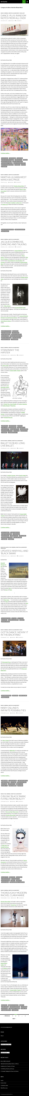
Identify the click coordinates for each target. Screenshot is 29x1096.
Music (20, 629)
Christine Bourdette (22, 780)
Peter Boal (17, 164)
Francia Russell (5, 535)
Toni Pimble (4, 539)
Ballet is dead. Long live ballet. (13, 444)
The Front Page (9, 811)
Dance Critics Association (7, 159)
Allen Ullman (5, 158)
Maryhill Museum (5, 621)
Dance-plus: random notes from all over (13, 16)
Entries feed (3, 1083)
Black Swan (4, 619)
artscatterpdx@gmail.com (6, 1027)
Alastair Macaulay (6, 618)
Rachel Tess (7, 404)
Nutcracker (24, 1006)
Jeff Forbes (13, 782)
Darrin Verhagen (5, 782)
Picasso (23, 164)
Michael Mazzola (8, 417)
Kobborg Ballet (5, 429)
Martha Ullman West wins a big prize (14, 178)
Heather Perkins (12, 427)
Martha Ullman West (14, 13)
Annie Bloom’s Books (6, 321)
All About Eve (5, 877)
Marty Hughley (5, 231)
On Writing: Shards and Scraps (7, 1068)
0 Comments (18, 20)
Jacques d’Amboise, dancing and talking (14, 243)
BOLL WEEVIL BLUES (5, 1061)
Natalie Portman (5, 847)
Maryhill (22, 619)
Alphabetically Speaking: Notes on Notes (10, 1063)
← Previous (6, 1015)
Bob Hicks (11, 20)
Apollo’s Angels (22, 475)
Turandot (11, 539)
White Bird (12, 750)
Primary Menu (27, 1)
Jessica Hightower (22, 782)
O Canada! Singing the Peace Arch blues (10, 1071)
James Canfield (5, 1006)
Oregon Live (5, 204)
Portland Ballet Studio (20, 307)
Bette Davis (20, 618)
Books (2, 440)
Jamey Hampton (23, 404)
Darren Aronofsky (6, 878)
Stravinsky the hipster (10, 351)
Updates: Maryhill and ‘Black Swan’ (14, 552)
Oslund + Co (4, 785)
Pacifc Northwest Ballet (19, 163)
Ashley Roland (6, 405)
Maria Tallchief (23, 695)
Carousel (3, 262)
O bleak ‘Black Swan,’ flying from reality (13, 797)
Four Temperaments (6, 332)
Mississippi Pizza (6, 662)
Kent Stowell (23, 535)
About (2, 1035)
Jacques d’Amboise (18, 250)
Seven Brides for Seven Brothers (15, 260)
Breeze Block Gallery (13, 1005)
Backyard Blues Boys (6, 695)
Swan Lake (19, 880)
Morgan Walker (24, 429)
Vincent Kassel (5, 882)
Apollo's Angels (5, 532)
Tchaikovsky (15, 1010)
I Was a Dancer (16, 332)
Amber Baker (4, 780)
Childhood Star (12, 780)
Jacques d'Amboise (6, 334)
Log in (2, 1080)
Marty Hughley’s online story (15, 202)
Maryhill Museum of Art (3, 564)
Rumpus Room (24, 430)
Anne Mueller (12, 158)
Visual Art (22, 13)
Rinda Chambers (12, 785)
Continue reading (5, 153)
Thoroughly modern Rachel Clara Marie (14, 894)
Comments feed (4, 1085)
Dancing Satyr (18, 159)
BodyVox (13, 405)
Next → (14, 1018)
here (10, 588)
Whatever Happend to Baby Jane (17, 882)
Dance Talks (5, 365)
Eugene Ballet (16, 534)
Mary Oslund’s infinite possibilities (13, 709)
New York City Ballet (17, 161)
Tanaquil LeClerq (6, 339)
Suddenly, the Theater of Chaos (8, 1066)
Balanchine (19, 158)
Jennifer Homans (11, 475)
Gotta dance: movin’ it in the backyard (14, 633)
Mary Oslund (6, 740)
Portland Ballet (16, 337)
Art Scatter (4, 1)
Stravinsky (4, 166)
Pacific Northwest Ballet (7, 164)
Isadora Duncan (15, 878)
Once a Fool (4, 1008)
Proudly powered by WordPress (7, 1094)
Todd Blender (15, 339)
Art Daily (14, 618)
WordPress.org (4, 1088)
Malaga (25, 159)
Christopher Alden (15, 532)
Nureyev (13, 880)
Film (10, 547)
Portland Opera (17, 537)
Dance (2, 13)
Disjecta (5, 968)
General (6, 13)
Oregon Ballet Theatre (7, 163)
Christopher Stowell (6, 534)
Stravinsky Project (13, 432)
